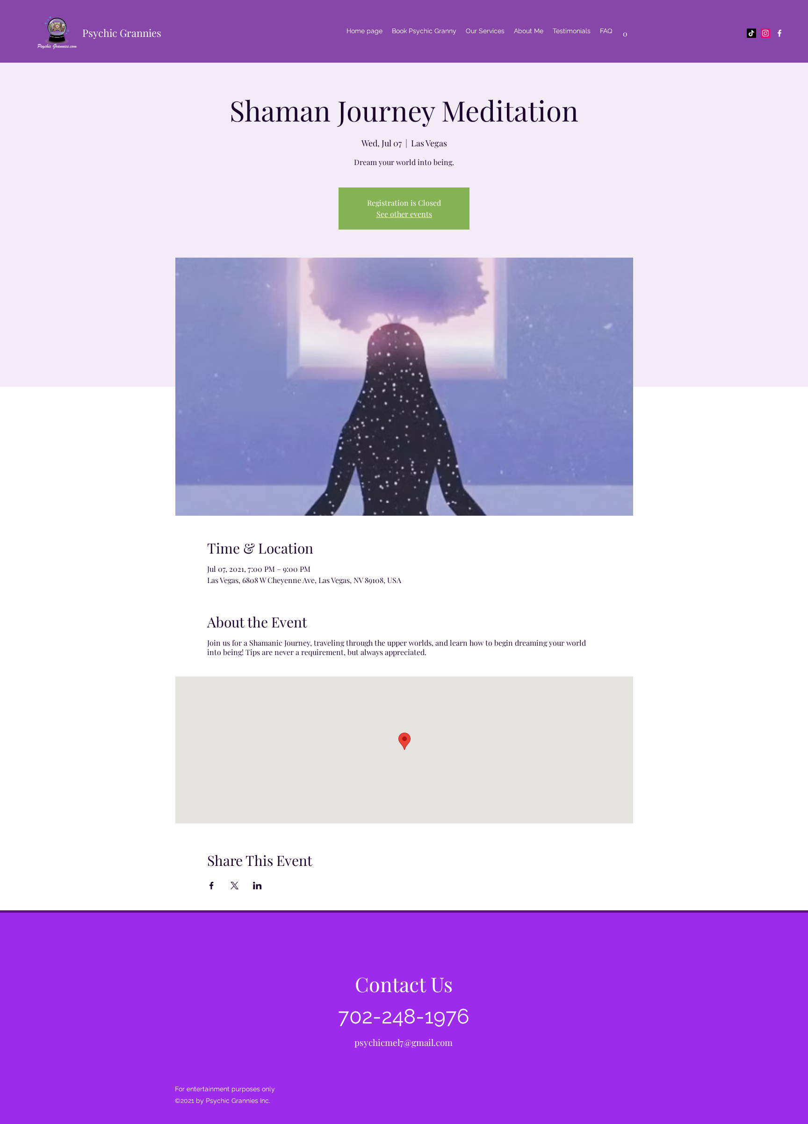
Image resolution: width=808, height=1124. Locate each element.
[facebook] (779, 33)
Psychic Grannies (121, 33)
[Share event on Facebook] (211, 885)
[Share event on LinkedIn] (257, 885)
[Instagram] (765, 33)
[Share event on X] (234, 885)
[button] (625, 30)
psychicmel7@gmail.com (403, 1042)
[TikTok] (751, 33)
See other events (404, 214)
